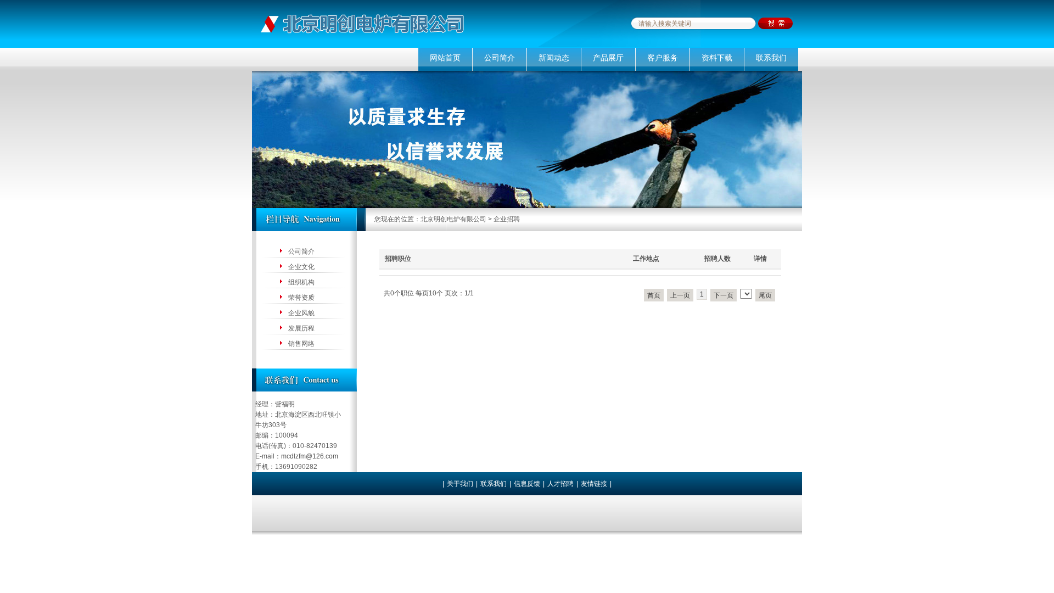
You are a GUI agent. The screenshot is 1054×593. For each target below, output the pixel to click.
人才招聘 (560, 484)
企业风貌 (301, 313)
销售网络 (301, 344)
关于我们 (460, 484)
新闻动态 (554, 57)
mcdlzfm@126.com (309, 456)
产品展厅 (608, 57)
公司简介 (499, 57)
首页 (653, 295)
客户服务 (662, 57)
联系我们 (771, 57)
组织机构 (301, 282)
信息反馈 (527, 484)
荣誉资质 (301, 297)
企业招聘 (507, 219)
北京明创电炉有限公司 (453, 219)
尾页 (765, 295)
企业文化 (301, 267)
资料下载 (717, 57)
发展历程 (301, 328)
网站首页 (445, 57)
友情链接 (594, 484)
